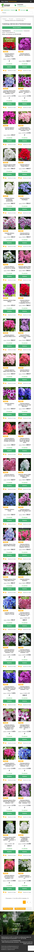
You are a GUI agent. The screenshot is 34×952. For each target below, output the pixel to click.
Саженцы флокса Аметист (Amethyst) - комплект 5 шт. (25, 688)
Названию (27, 30)
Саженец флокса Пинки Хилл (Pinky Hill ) (9, 371)
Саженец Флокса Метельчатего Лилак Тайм (24, 336)
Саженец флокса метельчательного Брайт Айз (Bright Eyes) (25, 440)
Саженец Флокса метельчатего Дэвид (9, 267)
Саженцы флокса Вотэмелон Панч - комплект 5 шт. (9, 877)
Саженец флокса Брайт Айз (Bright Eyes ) (24, 511)
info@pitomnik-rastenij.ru (20, 931)
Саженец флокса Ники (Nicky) (9, 301)
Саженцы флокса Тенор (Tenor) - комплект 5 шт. (9, 55)
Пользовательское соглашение (9, 947)
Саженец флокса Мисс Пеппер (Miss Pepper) (24, 267)
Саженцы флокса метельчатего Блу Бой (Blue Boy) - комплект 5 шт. (9, 688)
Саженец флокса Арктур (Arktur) (9, 128)
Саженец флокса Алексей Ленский (24, 234)
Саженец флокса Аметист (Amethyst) (24, 54)
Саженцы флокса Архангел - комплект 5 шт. (24, 877)
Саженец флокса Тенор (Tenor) (24, 165)
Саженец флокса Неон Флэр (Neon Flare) (9, 580)
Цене (3, 32)
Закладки (23, 10)
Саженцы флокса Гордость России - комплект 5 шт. (24, 765)
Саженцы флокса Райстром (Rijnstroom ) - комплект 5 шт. (9, 765)
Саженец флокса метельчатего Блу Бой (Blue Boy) (24, 405)
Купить (9, 66)
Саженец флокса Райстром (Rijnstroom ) (9, 336)
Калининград (12, 1)
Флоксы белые (8, 908)
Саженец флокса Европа (9, 234)
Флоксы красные (20, 908)
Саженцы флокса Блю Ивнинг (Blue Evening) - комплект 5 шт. (9, 92)
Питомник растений (6, 940)
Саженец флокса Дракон (9, 404)
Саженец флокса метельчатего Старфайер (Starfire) (25, 301)
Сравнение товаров (10, 10)
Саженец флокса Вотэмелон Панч (24, 371)
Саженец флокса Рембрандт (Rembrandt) (9, 199)
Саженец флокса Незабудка (24, 199)
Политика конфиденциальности (10, 946)
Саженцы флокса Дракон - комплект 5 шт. (24, 92)
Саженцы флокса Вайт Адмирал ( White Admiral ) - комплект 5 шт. (9, 839)
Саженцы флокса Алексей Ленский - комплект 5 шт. (9, 651)
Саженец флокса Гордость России (9, 613)
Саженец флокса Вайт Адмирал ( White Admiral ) (24, 476)
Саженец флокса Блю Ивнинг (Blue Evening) (9, 545)
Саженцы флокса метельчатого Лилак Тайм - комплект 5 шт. (24, 801)
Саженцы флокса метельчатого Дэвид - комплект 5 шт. (24, 651)
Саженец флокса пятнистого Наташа (9, 475)
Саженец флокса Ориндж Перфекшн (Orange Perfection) (9, 440)
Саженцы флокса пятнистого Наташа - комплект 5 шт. (25, 614)
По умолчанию (18, 30)
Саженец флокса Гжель (9, 510)
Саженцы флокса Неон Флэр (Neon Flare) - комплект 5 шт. (24, 727)
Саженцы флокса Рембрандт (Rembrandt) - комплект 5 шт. (24, 839)
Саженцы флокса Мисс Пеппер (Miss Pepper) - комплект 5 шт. (9, 801)
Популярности (10, 32)
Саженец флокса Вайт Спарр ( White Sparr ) (9, 165)
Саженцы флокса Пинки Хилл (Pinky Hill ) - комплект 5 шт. (24, 129)
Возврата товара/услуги (8, 949)
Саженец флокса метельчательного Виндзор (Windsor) (25, 546)
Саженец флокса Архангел (24, 580)
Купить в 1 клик (12, 70)
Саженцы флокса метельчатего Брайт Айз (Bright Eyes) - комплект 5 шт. (9, 727)
